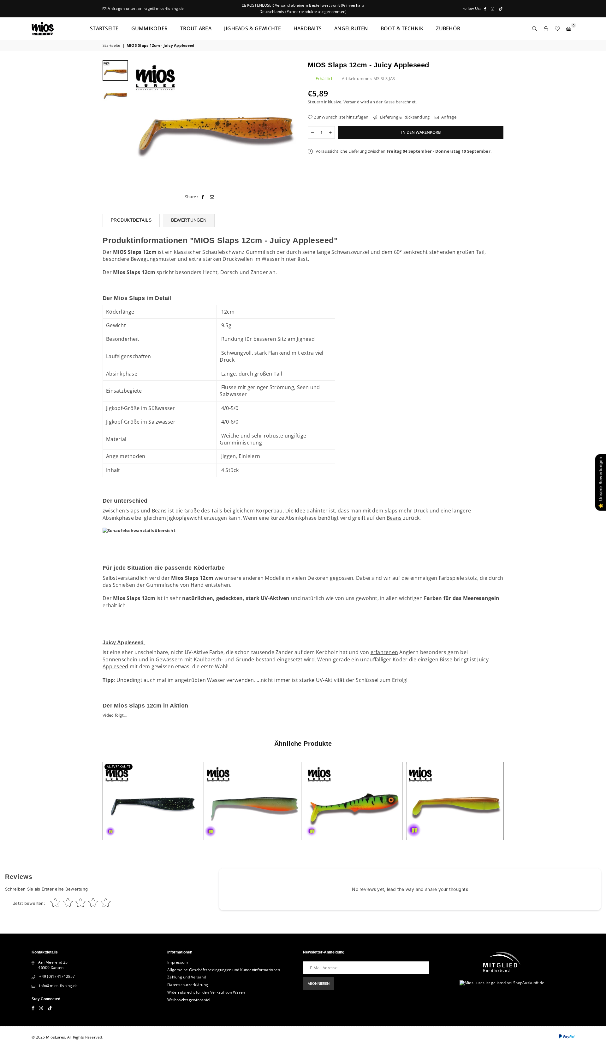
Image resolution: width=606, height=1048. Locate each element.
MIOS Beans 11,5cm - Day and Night (151, 793)
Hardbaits (308, 28)
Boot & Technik (402, 28)
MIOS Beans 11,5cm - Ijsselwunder (454, 793)
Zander (259, 272)
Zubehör (448, 28)
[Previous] (139, 123)
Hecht (210, 272)
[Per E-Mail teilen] (212, 196)
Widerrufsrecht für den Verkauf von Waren (206, 992)
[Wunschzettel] (557, 28)
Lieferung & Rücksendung (404, 117)
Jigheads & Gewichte (252, 28)
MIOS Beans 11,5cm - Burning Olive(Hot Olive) (252, 793)
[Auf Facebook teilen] (203, 196)
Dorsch (229, 272)
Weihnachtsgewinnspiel (188, 999)
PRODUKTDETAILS (131, 220)
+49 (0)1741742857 (57, 976)
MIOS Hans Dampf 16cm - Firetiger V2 (353, 793)
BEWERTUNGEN (188, 220)
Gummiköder (149, 28)
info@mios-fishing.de (58, 985)
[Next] (289, 123)
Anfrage (448, 117)
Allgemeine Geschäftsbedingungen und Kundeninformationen (223, 969)
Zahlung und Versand (186, 977)
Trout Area (195, 28)
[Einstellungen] (546, 28)
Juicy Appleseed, (124, 642)
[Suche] (534, 28)
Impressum (177, 962)
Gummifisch (261, 251)
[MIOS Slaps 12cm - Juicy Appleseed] (115, 94)
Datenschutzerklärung (187, 984)
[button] (568, 28)
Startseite (104, 28)
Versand (351, 102)
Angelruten (351, 28)
